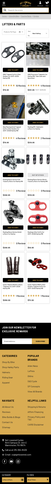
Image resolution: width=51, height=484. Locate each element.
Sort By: (29, 33)
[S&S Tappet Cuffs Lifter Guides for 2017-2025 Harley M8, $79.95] (13, 54)
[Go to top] (48, 460)
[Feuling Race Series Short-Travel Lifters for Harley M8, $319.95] (38, 159)
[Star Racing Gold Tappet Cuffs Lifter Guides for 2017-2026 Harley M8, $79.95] (13, 107)
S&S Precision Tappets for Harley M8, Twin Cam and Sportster (37, 76)
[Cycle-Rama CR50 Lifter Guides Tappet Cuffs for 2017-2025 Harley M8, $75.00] (38, 264)
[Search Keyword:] (5, 10)
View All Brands (35, 391)
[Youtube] (11, 461)
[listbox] (40, 33)
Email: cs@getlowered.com (18, 454)
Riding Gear (7, 377)
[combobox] (25, 10)
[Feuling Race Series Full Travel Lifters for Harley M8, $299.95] (13, 159)
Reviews (6, 412)
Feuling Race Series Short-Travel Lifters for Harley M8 (38, 180)
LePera (31, 371)
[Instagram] (18, 461)
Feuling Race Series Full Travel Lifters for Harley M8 (13, 180)
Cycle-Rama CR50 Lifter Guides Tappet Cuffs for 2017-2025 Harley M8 (37, 286)
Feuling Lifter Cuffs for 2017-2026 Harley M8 (36, 233)
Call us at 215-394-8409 (16, 450)
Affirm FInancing (35, 412)
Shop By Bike (8, 362)
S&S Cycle (32, 381)
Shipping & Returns (37, 407)
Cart (47, 6)
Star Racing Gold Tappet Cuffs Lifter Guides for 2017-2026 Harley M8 (12, 129)
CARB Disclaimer (36, 424)
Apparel (5, 382)
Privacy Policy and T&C (36, 418)
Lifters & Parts (7, 480)
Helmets (6, 372)
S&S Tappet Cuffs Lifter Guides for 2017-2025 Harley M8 (12, 76)
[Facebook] (4, 461)
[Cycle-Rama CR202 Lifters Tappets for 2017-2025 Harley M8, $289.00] (13, 264)
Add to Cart (13, 70)
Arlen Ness (33, 366)
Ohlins (30, 376)
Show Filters (32, 480)
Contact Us (7, 422)
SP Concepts (34, 386)
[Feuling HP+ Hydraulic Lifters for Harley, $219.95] (38, 107)
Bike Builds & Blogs (11, 417)
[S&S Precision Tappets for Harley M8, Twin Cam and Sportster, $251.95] (38, 54)
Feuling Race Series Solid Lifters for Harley (12, 233)
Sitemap (6, 427)
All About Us (8, 407)
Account (40, 6)
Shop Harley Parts (10, 367)
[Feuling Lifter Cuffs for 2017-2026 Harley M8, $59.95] (38, 212)
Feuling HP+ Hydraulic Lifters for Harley (35, 128)
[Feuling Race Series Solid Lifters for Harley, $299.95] (13, 212)
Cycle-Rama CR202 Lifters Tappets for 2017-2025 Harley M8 (12, 286)
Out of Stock (38, 175)
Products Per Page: (10, 32)
